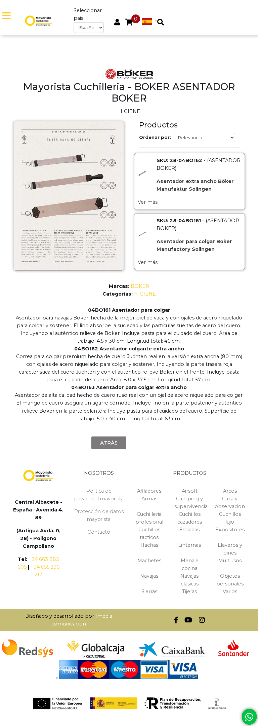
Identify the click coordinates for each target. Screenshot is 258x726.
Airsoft (190, 491)
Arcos (230, 491)
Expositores (230, 530)
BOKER (140, 286)
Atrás (109, 443)
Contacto (98, 532)
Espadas (189, 530)
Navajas (149, 576)
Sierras (149, 591)
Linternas (189, 545)
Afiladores (149, 491)
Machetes (149, 561)
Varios (230, 591)
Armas (149, 499)
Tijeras (189, 591)
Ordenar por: (155, 137)
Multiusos (230, 561)
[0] (129, 23)
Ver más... (149, 202)
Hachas (149, 545)
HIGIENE (145, 294)
